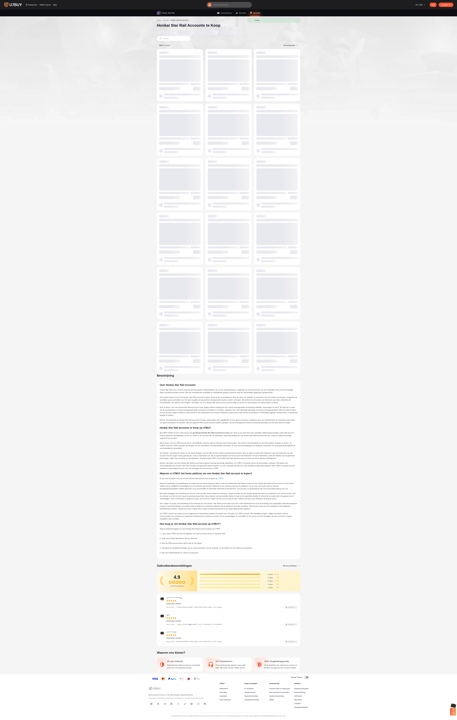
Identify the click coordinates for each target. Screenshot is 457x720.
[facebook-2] (178, 704)
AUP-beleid (298, 696)
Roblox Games (45, 5)
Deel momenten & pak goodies (279, 692)
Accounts (166, 20)
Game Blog (223, 692)
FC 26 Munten (249, 689)
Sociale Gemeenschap (276, 696)
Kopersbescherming (251, 696)
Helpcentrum (224, 689)
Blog (55, 5)
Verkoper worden (250, 692)
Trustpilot (257, 20)
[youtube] (205, 704)
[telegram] (165, 704)
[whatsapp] (151, 704)
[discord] (158, 704)
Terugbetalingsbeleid (301, 707)
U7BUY (220, 478)
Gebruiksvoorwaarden (301, 689)
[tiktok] (185, 704)
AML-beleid (298, 700)
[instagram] (198, 704)
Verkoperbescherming (251, 700)
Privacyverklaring (299, 692)
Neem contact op (225, 700)
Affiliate (271, 700)
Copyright (297, 703)
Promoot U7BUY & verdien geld (279, 689)
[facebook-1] (171, 704)
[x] (191, 704)
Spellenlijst (223, 696)
